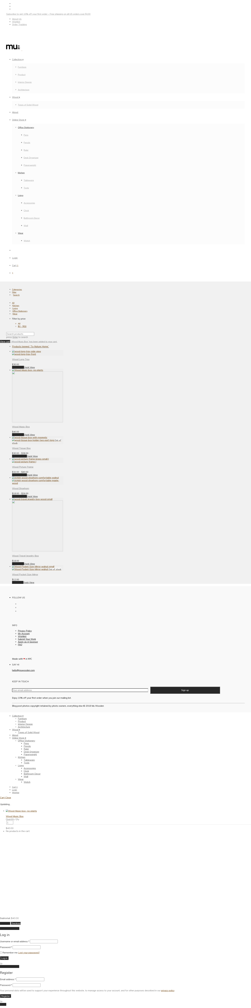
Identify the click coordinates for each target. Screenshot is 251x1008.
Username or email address (14, 941)
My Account (24, 633)
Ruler (26, 150)
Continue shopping (9, 928)
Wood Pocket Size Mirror (25, 574)
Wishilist (22, 636)
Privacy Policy (25, 630)
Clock (26, 210)
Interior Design (25, 82)
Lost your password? (29, 952)
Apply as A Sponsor (28, 641)
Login (15, 257)
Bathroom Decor (32, 218)
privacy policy (167, 990)
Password (6, 947)
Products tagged (30, 346)
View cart (5, 341)
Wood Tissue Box (21, 448)
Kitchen (21, 172)
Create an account (9, 966)
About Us (16, 19)
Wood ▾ (16, 97)
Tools (26, 188)
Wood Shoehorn (20, 488)
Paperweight (30, 165)
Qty (17, 819)
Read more (17, 582)
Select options (19, 456)
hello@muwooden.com (23, 670)
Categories (17, 289)
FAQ (20, 644)
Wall (26, 225)
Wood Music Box (21, 426)
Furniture (22, 67)
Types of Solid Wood (28, 105)
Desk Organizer (31, 157)
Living (20, 195)
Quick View (29, 367)
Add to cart (18, 367)
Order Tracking (19, 24)
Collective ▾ (18, 59)
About (15, 112)
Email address (8, 979)
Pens (26, 135)
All (13, 303)
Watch (27, 240)
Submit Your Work (27, 639)
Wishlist (16, 21)
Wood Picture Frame (22, 466)
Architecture (23, 89)
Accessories (29, 203)
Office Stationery (26, 127)
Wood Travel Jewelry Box (25, 555)
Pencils (27, 142)
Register (5, 996)
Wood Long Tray (21, 359)
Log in (4, 958)
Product (21, 74)
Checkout (16, 923)
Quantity (10, 819)
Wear (20, 233)
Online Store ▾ (19, 119)
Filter (14, 292)
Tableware (29, 180)
